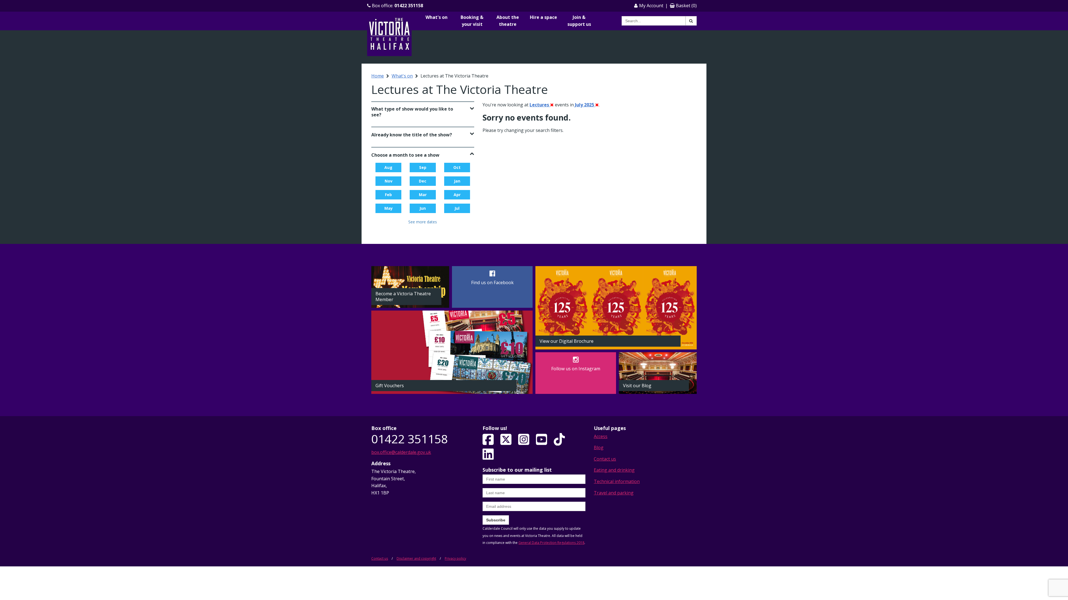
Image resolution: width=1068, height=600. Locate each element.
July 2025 (585, 105)
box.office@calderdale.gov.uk (401, 452)
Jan (457, 181)
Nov (388, 181)
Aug (388, 167)
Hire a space (543, 17)
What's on (437, 17)
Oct (457, 167)
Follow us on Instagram (575, 369)
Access (600, 436)
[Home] (389, 35)
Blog (599, 447)
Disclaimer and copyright (416, 558)
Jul (456, 208)
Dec (422, 181)
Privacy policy (455, 558)
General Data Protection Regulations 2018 (551, 542)
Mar (423, 194)
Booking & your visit (472, 21)
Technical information (617, 481)
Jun (422, 208)
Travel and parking (614, 493)
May (388, 208)
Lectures (540, 105)
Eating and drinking (614, 470)
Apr (457, 194)
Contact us (605, 459)
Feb (388, 194)
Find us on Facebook (492, 282)
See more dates (422, 221)
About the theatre (507, 21)
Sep (422, 167)
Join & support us (579, 21)
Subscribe (495, 520)
